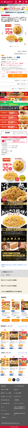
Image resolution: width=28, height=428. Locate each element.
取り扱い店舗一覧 (5, 400)
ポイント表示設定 (5, 414)
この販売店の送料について (19, 53)
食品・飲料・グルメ (12, 4)
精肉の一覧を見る (21, 84)
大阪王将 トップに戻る (20, 80)
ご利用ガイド (4, 417)
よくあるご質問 (17, 393)
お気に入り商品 (4, 389)
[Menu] (2, 2)
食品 (20, 4)
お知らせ (16, 389)
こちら (17, 423)
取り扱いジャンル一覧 (6, 396)
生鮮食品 (25, 4)
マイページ (3, 410)
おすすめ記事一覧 (5, 403)
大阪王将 (8, 274)
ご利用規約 (16, 400)
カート (2, 407)
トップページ (3, 4)
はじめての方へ (17, 396)
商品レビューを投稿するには (19, 88)
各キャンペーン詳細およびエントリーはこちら (12, 65)
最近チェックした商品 (6, 393)
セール (2, 274)
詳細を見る (6, 320)
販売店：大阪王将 (22, 51)
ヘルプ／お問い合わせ (19, 386)
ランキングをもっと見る (22, 326)
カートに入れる (17, 75)
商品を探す (3, 386)
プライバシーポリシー (19, 403)
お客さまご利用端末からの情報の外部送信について (19, 408)
